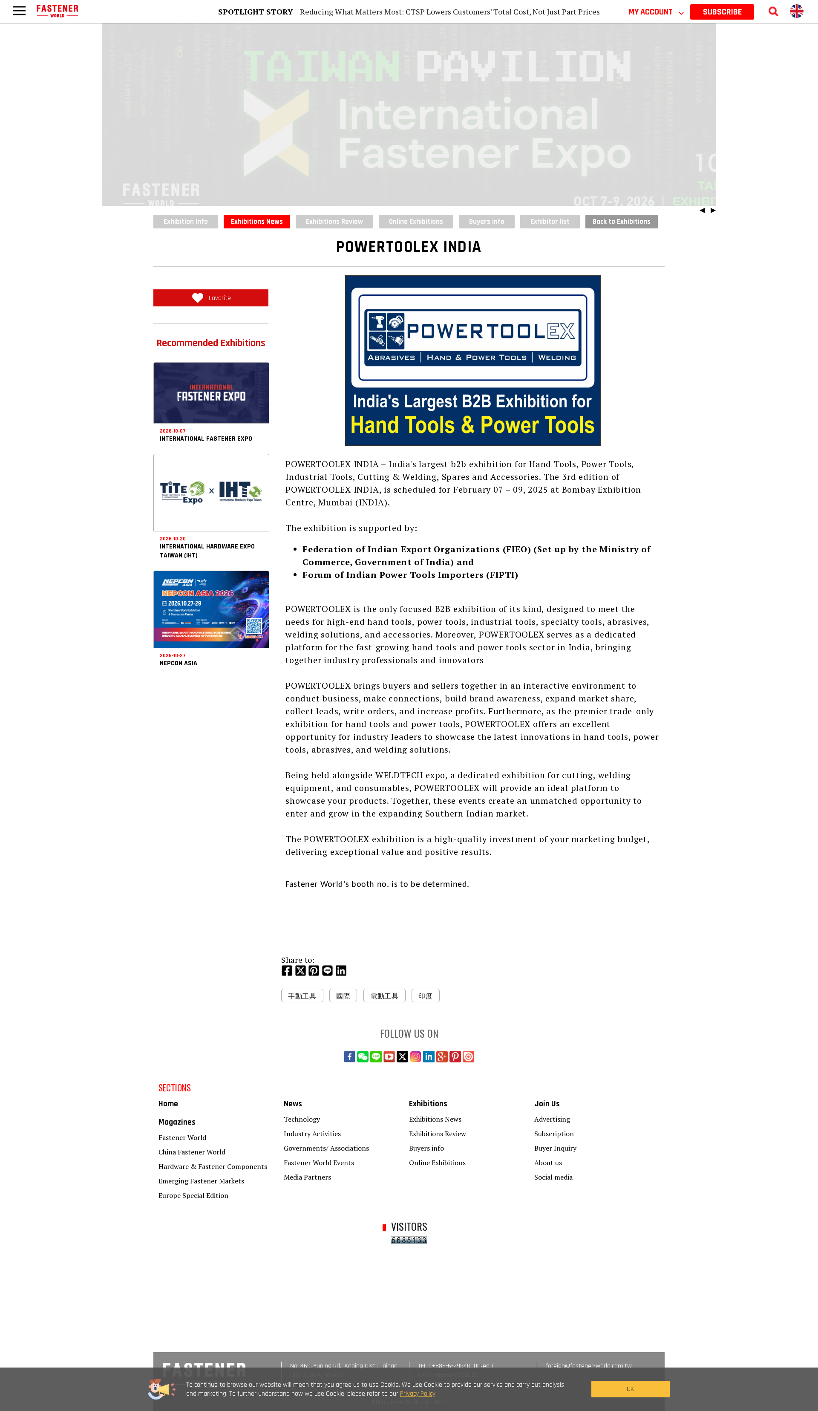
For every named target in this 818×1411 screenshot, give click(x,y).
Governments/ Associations (326, 1148)
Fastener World (182, 1137)
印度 (425, 996)
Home (168, 1104)
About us (548, 1162)
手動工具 (302, 996)
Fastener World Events (319, 1162)
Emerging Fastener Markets (201, 1181)
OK (630, 1389)
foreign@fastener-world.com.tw (589, 1366)
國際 (343, 996)
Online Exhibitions (437, 1162)
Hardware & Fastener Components (212, 1166)
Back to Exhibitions (622, 221)
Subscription (554, 1133)
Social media (553, 1177)
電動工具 (384, 996)
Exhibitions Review (437, 1133)
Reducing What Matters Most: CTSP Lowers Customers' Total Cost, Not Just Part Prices (450, 11)
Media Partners (307, 1177)
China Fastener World (191, 1152)
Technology (302, 1119)
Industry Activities (312, 1133)
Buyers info (426, 1148)
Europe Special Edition (193, 1195)
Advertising (552, 1119)
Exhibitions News (257, 221)
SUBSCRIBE (722, 11)
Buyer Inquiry (555, 1148)
